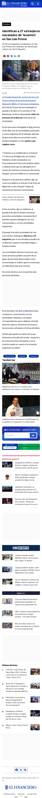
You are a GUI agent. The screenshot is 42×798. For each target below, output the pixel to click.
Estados (6, 24)
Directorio (21, 794)
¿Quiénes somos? (9, 794)
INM (30, 127)
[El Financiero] (14, 3)
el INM (26, 311)
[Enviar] (33, 435)
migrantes (22, 356)
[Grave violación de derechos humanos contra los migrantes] (34, 199)
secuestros (33, 356)
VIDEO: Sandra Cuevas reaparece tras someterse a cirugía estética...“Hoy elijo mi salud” (27, 614)
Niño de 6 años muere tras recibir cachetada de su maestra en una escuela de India (27, 626)
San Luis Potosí (9, 356)
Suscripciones (32, 794)
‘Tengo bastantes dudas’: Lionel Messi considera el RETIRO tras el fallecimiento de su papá (27, 570)
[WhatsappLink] (21, 447)
